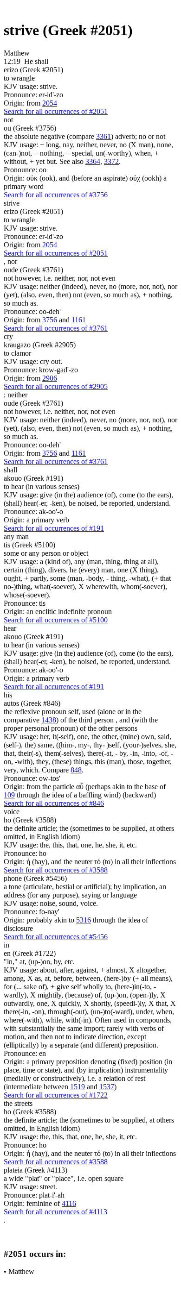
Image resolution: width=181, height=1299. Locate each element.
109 (9, 795)
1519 (77, 1087)
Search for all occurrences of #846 (54, 803)
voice (11, 812)
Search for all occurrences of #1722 (56, 1095)
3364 (92, 161)
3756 (49, 320)
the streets (18, 1103)
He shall (36, 61)
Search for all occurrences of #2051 (56, 111)
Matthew (21, 1271)
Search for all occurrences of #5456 (56, 937)
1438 (48, 720)
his (8, 695)
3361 (103, 136)
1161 (78, 320)
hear (10, 628)
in (6, 945)
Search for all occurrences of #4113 (55, 1212)
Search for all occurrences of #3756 (56, 195)
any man (16, 536)
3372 (111, 161)
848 (76, 770)
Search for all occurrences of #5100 (56, 620)
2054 (49, 103)
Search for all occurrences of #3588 (56, 870)
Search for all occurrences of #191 (54, 528)
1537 (106, 1087)
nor (12, 261)
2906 (49, 378)
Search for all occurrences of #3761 (56, 328)
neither (17, 395)
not (8, 120)
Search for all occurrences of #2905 (56, 386)
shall (10, 470)
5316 (83, 920)
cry (8, 336)
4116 (69, 1203)
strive (11, 203)
